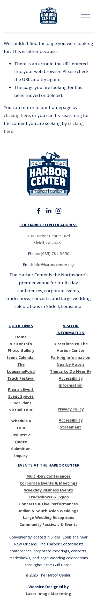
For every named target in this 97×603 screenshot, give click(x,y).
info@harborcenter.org (54, 264)
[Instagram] (58, 211)
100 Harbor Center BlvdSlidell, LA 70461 (48, 239)
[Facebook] (39, 211)
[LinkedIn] (49, 211)
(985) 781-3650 (55, 253)
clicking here (17, 115)
